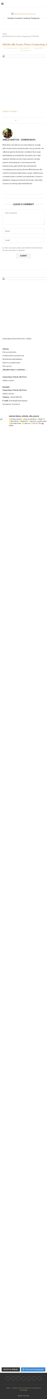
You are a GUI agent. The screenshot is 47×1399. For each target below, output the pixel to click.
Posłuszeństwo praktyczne (13, 355)
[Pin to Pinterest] (25, 120)
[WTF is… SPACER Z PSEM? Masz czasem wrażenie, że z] (5, 630)
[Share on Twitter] (23, 120)
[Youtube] (23, 23)
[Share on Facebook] (20, 120)
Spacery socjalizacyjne (11, 362)
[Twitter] (16, 23)
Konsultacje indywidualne (12, 359)
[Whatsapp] (30, 23)
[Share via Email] (28, 120)
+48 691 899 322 (16, 397)
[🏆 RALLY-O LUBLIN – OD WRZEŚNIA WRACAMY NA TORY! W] (17, 660)
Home (5, 34)
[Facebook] (13, 23)
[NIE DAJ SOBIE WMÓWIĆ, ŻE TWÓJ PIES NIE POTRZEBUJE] (29, 656)
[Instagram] (20, 23)
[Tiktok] (33, 23)
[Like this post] (17, 120)
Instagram (7, 404)
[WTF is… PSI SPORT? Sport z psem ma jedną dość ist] (41, 672)
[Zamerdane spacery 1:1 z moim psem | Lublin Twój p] (5, 1140)
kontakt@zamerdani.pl (18, 400)
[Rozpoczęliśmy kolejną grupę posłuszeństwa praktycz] (17, 946)
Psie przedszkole (9, 352)
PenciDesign (23, 1390)
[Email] (27, 23)
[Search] (44, 3)
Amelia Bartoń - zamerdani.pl (18, 48)
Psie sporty (7, 366)
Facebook (16, 404)
